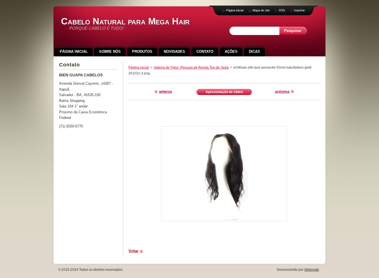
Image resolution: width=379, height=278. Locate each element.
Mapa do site (261, 10)
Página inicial (138, 67)
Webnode (311, 269)
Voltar (133, 251)
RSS (282, 10)
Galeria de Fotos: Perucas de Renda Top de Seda (191, 67)
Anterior (165, 91)
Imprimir (299, 10)
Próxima (282, 91)
